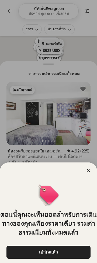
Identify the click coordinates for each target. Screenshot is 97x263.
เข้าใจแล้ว (48, 252)
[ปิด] (88, 170)
